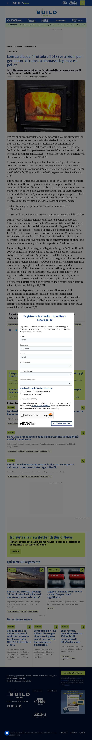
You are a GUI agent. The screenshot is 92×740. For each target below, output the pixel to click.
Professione (25, 362)
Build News (26, 391)
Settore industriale (27, 380)
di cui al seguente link (41, 406)
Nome (22, 336)
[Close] (71, 318)
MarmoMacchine (43, 391)
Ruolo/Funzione (26, 371)
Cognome (24, 345)
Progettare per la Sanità (32, 394)
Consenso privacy (29, 399)
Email (22, 354)
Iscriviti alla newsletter (62, 423)
